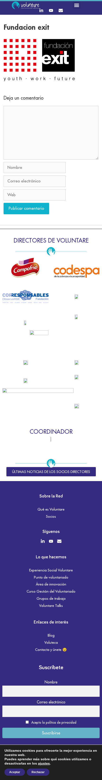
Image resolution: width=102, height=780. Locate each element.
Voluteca (51, 642)
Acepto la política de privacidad (53, 722)
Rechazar (38, 772)
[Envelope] (60, 10)
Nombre (51, 682)
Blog (51, 635)
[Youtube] (51, 10)
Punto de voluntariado (51, 577)
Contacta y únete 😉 (51, 649)
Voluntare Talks (51, 605)
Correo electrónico (51, 702)
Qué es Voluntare (51, 509)
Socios (51, 516)
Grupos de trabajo (51, 598)
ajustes (44, 763)
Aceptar (14, 772)
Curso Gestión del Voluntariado (51, 591)
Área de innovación (51, 584)
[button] (76, 5)
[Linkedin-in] (41, 10)
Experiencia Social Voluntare (51, 570)
